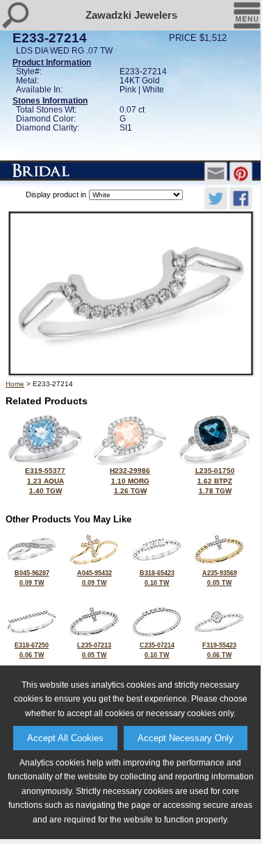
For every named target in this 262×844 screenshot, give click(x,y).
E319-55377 (45, 481)
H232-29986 (130, 481)
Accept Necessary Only (186, 738)
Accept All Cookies (65, 738)
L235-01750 (215, 481)
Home (15, 384)
